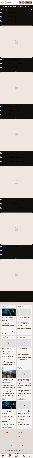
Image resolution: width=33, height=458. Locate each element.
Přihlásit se (29, 2)
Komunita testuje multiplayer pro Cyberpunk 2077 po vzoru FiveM (24, 359)
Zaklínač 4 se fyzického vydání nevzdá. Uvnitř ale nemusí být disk (8, 325)
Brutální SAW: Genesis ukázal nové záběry (22, 349)
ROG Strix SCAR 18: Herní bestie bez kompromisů (23, 353)
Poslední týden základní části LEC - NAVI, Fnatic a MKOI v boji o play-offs (8, 393)
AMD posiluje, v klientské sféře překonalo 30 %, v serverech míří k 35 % (23, 424)
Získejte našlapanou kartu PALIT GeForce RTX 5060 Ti (24, 318)
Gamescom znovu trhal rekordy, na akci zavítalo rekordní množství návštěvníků (8, 419)
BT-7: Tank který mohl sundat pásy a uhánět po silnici (24, 380)
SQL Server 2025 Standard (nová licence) (8, 357)
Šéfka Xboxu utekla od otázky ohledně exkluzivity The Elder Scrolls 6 (23, 324)
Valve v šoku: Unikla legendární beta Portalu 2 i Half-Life (8, 331)
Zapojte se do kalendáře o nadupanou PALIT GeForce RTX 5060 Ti (8, 319)
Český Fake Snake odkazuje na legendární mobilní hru (24, 329)
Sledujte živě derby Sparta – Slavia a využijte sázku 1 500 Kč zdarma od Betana (8, 362)
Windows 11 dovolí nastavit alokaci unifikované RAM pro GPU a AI (24, 418)
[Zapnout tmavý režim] (23, 2)
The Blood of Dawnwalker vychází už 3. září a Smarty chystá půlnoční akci (8, 381)
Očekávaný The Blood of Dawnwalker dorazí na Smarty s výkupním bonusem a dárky (24, 393)
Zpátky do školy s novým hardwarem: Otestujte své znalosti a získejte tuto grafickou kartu (8, 351)
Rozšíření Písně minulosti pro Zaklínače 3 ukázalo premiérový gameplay (8, 426)
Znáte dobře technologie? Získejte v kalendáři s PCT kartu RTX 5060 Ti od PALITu (24, 412)
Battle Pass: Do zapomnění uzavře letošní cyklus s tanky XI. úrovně (24, 385)
